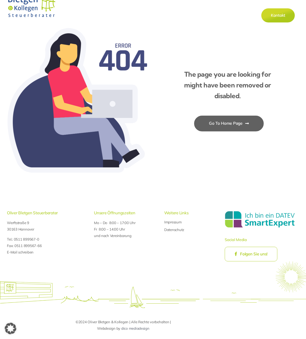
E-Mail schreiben (20, 252)
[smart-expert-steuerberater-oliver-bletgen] (259, 211)
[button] (10, 328)
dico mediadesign (135, 328)
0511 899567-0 (26, 239)
